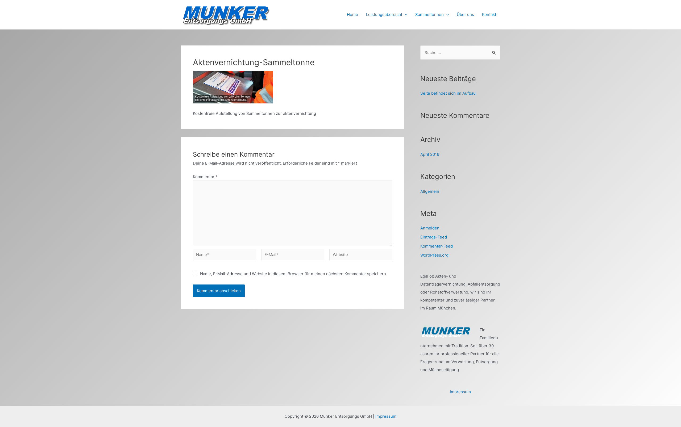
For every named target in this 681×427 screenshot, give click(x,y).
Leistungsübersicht (384, 14)
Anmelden (429, 228)
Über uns (465, 14)
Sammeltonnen (429, 14)
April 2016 (429, 154)
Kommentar (205, 176)
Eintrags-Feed (433, 237)
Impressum (460, 391)
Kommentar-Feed (436, 246)
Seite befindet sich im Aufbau (448, 93)
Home (352, 14)
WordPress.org (434, 255)
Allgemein (429, 191)
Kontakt (489, 14)
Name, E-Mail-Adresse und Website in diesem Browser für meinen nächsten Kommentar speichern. (293, 273)
